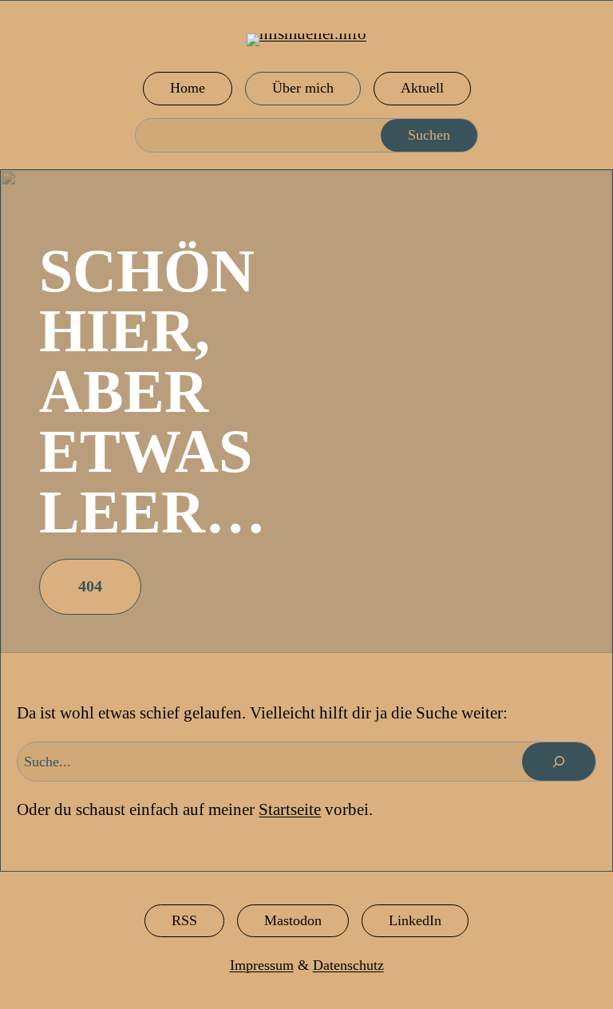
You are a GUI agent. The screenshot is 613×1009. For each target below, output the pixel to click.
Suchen (429, 135)
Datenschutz (348, 965)
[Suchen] (558, 761)
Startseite (290, 809)
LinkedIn (415, 920)
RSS (184, 920)
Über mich (303, 88)
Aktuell (422, 88)
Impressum (262, 965)
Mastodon (293, 920)
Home (187, 88)
